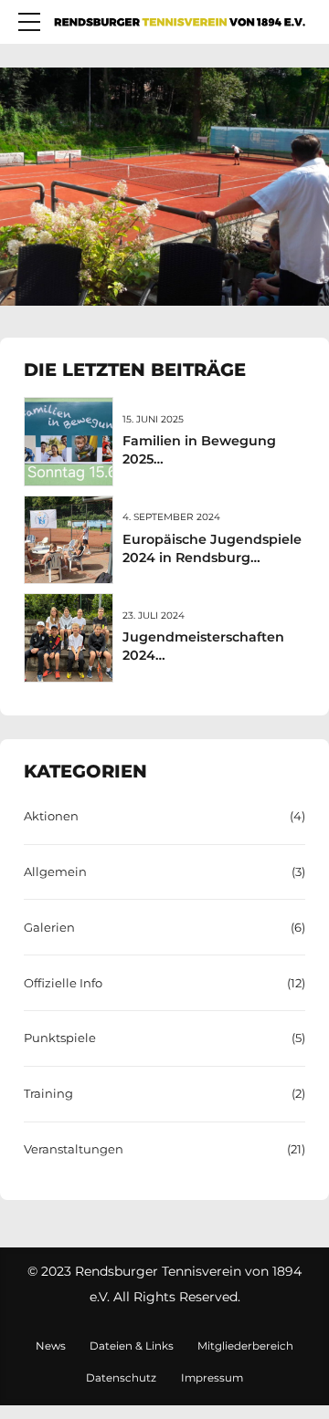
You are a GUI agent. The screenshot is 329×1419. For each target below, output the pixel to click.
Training (48, 1093)
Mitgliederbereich (245, 1346)
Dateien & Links (132, 1346)
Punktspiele (60, 1037)
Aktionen (51, 816)
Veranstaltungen (73, 1149)
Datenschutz (121, 1378)
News (51, 1346)
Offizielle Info (63, 983)
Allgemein (55, 871)
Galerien (49, 927)
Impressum (212, 1378)
